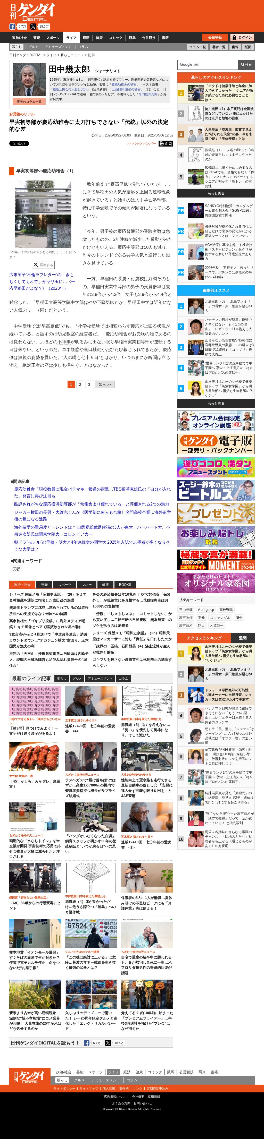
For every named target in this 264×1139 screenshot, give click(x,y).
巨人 (201, 626)
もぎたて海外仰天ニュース (82, 774)
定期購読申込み (157, 1088)
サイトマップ (89, 1088)
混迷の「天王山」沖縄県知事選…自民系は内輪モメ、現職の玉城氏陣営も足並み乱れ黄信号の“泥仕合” (49, 660)
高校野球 (226, 610)
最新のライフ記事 (31, 678)
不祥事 (64, 341)
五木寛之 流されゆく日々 (81, 720)
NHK (239, 618)
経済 (86, 38)
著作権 (124, 1088)
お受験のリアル (22, 114)
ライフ (71, 38)
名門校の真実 (148, 94)
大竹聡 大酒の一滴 (21, 775)
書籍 (165, 38)
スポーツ (53, 38)
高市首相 (186, 626)
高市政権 (186, 618)
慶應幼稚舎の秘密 (124, 84)
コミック (115, 38)
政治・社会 (22, 585)
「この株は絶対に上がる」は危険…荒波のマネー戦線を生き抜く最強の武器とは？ (90, 962)
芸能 (36, 38)
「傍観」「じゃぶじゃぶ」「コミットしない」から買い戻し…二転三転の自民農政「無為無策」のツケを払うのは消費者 (132, 620)
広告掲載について (116, 1097)
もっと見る (216, 193)
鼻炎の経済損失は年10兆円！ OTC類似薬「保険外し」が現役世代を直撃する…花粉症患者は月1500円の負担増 (131, 600)
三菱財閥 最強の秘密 (126, 89)
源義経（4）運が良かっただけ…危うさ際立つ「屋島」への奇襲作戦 (90, 907)
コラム (123, 678)
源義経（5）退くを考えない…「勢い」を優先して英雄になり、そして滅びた (145, 730)
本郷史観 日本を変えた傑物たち (141, 719)
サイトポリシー (64, 1088)
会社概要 (138, 1097)
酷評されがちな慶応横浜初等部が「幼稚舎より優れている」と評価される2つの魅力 (91, 504)
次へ (104, 384)
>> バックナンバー (141, 143)
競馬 (132, 38)
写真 (202, 1072)
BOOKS (125, 585)
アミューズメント (100, 678)
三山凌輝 (186, 610)
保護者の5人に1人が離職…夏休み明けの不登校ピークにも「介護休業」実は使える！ (146, 903)
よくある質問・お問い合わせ (132, 1103)
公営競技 (148, 38)
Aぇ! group (206, 610)
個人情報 (109, 1088)
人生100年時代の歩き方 (136, 774)
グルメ (77, 678)
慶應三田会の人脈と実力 (70, 89)
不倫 (201, 618)
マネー (87, 585)
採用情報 (154, 1097)
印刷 (168, 144)
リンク (137, 1088)
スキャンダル (220, 618)
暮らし (61, 678)
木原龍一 (217, 626)
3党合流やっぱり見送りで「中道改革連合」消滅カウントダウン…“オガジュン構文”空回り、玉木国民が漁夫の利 (49, 640)
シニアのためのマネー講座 (82, 951)
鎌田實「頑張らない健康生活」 (29, 897)
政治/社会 (19, 38)
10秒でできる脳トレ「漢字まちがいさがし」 (35, 720)
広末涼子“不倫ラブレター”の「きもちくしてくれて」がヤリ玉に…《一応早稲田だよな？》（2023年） (42, 281)
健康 (99, 38)
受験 (104, 207)
